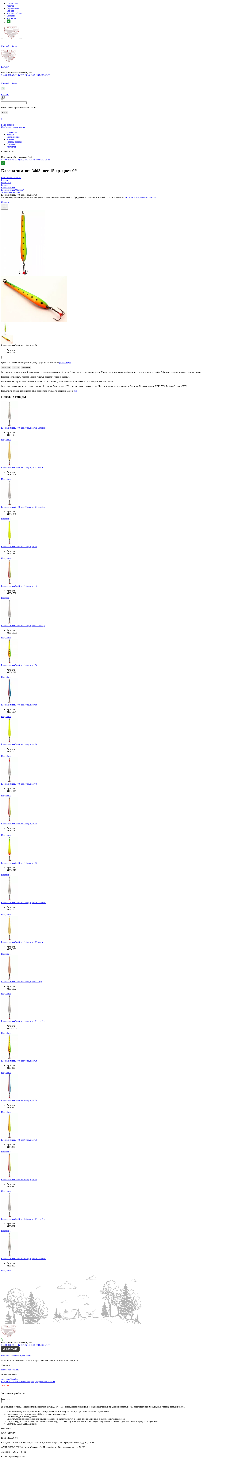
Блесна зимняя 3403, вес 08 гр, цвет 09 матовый (23, 1258)
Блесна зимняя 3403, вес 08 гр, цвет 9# (19, 1061)
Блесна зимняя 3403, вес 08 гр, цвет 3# (19, 1179)
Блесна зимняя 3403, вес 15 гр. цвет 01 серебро (23, 625)
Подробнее (6, 439)
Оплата (16, 367)
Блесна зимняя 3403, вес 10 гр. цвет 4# (19, 784)
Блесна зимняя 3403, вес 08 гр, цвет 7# (19, 1100)
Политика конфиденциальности (16, 1356)
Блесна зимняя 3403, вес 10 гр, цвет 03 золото (22, 942)
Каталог (10, 6)
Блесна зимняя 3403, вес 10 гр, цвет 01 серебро (23, 1021)
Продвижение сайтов (45, 1381)
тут (75, 391)
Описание (6, 367)
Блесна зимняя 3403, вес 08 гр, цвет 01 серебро (23, 1219)
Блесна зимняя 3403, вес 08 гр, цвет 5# (19, 1140)
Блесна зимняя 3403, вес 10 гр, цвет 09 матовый (23, 902)
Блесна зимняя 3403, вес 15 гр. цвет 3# (19, 586)
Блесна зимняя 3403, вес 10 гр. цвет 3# (19, 823)
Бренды (10, 11)
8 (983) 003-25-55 (42, 75)
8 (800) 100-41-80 (9, 75)
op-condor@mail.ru (9, 1379)
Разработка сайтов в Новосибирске (17, 1381)
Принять (5, 202)
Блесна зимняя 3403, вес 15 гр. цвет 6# (19, 546)
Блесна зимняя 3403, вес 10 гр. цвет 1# (19, 863)
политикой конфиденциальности (140, 197)
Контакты (11, 18)
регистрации (65, 362)
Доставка (11, 16)
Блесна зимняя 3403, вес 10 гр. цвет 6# (19, 744)
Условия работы (14, 13)
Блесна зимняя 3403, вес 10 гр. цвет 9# (19, 665)
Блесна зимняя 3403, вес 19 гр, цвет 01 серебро (23, 507)
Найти (4, 113)
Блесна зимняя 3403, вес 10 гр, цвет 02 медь (21, 981)
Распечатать (6, 1399)
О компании (12, 3)
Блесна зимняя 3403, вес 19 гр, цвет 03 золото (22, 467)
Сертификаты (13, 8)
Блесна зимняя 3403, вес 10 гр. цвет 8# (19, 705)
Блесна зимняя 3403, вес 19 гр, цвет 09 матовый (23, 428)
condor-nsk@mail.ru (10, 1370)
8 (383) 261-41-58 (26, 75)
